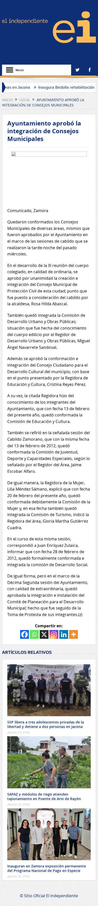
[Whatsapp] (34, 634)
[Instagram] (54, 634)
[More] (73, 634)
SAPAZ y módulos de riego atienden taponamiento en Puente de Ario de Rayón (44, 796)
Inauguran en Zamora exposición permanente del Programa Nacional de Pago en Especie (46, 868)
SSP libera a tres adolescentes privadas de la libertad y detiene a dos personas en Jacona (45, 724)
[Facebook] (24, 634)
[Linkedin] (63, 634)
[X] (44, 634)
